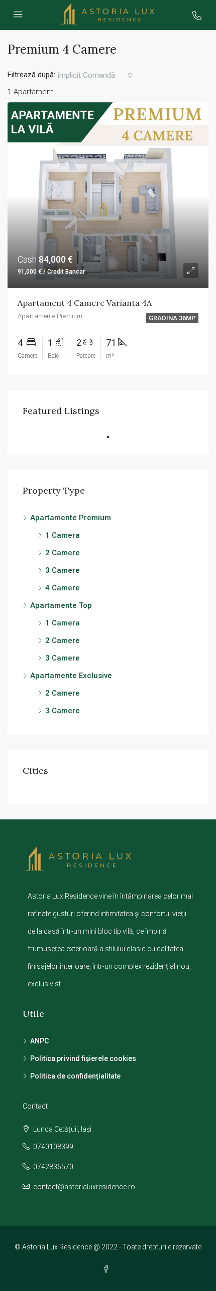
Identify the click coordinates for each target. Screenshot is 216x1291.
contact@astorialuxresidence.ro (84, 1187)
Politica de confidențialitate (75, 1076)
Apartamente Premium (70, 517)
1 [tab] (113, 437)
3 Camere (62, 570)
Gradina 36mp (172, 318)
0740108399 (53, 1147)
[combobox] (95, 75)
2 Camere (62, 552)
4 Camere (62, 587)
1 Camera (62, 535)
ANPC (39, 1041)
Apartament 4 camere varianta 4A (85, 303)
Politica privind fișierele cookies (83, 1058)
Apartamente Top (61, 605)
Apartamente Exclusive (71, 675)
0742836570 (53, 1167)
